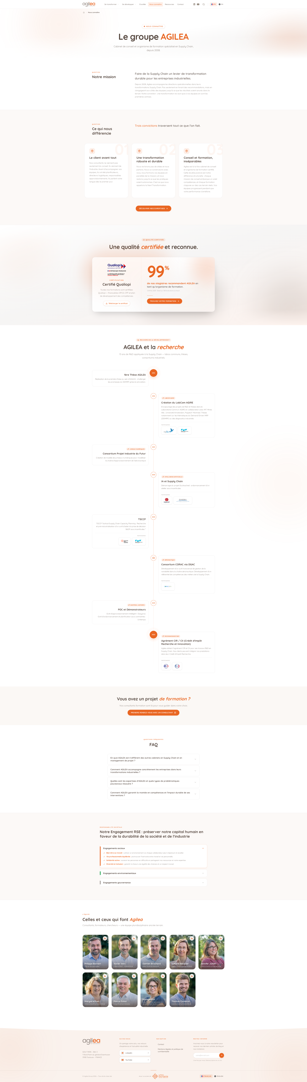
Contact (180, 4)
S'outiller (142, 4)
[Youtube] (198, 4)
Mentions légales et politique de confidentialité (170, 1050)
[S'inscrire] (221, 1055)
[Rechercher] (203, 4)
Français (207, 1076)
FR (215, 4)
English (220, 1076)
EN (222, 4)
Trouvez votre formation (163, 301)
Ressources (169, 4)
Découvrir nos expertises (152, 208)
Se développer (128, 4)
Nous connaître (155, 4)
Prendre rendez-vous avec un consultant (152, 713)
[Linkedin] (194, 4)
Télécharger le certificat (118, 303)
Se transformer (110, 4)
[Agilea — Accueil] (89, 4)
